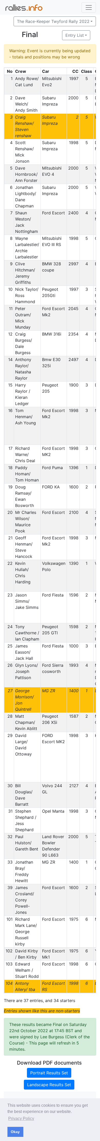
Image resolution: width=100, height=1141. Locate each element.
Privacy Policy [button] (21, 1118)
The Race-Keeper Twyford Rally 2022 (53, 21)
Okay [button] (15, 1132)
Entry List (74, 35)
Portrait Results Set (49, 1072)
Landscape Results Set (49, 1084)
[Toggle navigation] (89, 7)
